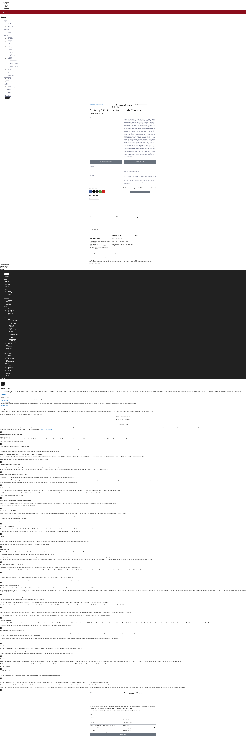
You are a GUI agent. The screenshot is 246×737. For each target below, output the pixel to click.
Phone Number (126, 719)
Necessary (5, 396)
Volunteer (137, 220)
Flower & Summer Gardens (118, 221)
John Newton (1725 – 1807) (12, 324)
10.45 (130, 732)
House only (104, 732)
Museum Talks (11, 75)
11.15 (135, 732)
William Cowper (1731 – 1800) (13, 321)
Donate (5, 6)
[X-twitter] (93, 191)
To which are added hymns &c (48, 429)
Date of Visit (126, 725)
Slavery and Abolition (12, 56)
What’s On (6, 298)
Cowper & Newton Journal (13, 64)
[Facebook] (90, 191)
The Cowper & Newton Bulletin (122, 106)
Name (91, 714)
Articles (136, 244)
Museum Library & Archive (13, 61)
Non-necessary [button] (4, 400)
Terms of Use (112, 253)
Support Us (6, 363)
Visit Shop (7, 98)
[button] (106, 162)
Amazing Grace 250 (10, 82)
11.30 (140, 732)
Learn (5, 44)
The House (6, 2)
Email (91, 719)
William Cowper (11, 48)
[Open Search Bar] (2, 14)
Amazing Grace (8, 79)
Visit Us (5, 21)
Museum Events (9, 301)
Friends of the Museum (140, 221)
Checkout (2, 269)
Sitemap (118, 253)
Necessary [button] (3, 394)
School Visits (10, 27)
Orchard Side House (117, 220)
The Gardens (7, 3)
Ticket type (92, 730)
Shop (9, 43)
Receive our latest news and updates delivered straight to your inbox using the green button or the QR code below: (140, 188)
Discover (6, 35)
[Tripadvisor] (100, 191)
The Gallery (6, 5)
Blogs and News (9, 70)
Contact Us (6, 8)
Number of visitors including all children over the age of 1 (103, 725)
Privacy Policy (98, 253)
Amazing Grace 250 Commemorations (10, 360)
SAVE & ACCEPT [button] (5, 405)
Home (5, 20)
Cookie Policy (105, 253)
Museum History (11, 53)
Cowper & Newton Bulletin (13, 67)
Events (113, 224)
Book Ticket (8, 95)
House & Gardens (95, 732)
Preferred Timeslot (127, 730)
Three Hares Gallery (117, 223)
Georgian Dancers (8, 93)
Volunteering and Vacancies (10, 88)
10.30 (126, 732)
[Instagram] (97, 191)
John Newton (138, 241)
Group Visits (115, 226)
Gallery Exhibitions (8, 33)
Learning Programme (8, 73)
